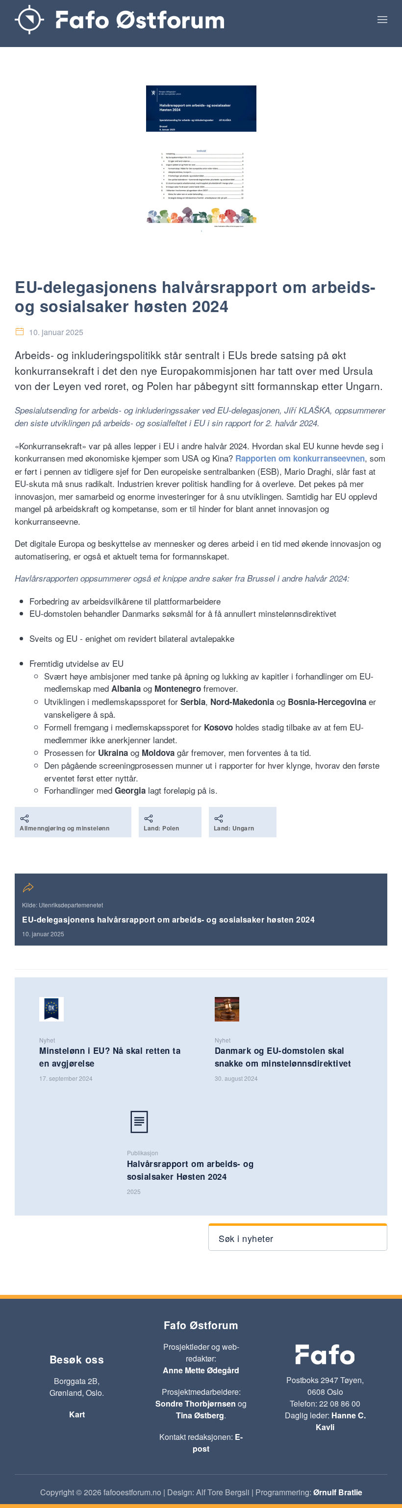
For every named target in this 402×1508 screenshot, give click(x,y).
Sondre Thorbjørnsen (195, 1403)
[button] (382, 19)
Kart (77, 1414)
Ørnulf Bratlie (337, 1492)
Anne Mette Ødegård (201, 1370)
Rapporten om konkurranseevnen (300, 458)
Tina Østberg (200, 1415)
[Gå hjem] (119, 19)
